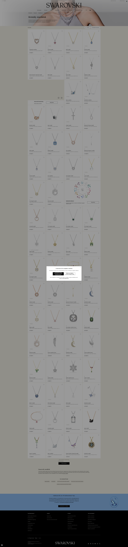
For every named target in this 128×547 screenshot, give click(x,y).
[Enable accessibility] (2, 545)
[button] (80, 267)
